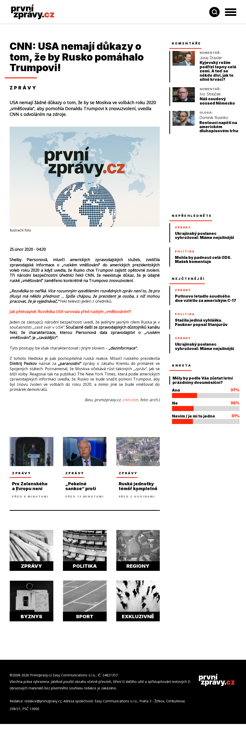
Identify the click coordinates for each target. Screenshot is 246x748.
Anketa (181, 365)
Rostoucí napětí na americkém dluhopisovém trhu (218, 127)
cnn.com (130, 399)
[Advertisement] (205, 173)
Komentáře (186, 43)
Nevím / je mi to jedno (193, 416)
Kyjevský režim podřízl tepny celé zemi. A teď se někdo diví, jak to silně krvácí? (218, 71)
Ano (176, 390)
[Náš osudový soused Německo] (183, 101)
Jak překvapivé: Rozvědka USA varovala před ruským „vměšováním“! (70, 311)
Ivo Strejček (210, 94)
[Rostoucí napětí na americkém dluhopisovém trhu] (183, 124)
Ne (175, 403)
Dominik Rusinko (213, 118)
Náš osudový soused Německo (217, 101)
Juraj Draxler (211, 58)
